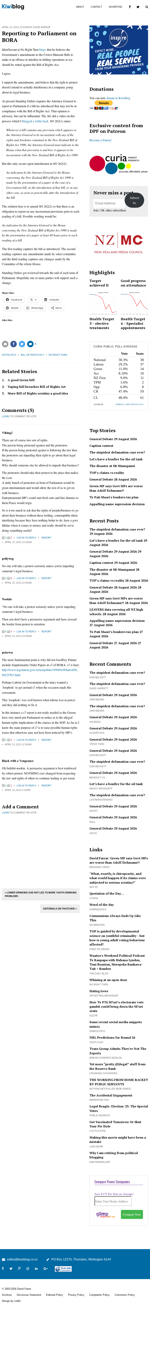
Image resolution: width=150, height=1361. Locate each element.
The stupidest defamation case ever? (117, 452)
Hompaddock (97, 909)
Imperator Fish (99, 1100)
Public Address (99, 1115)
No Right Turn (58, 355)
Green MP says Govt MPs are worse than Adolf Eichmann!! (116, 488)
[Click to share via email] (5, 344)
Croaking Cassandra (103, 1073)
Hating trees (98, 991)
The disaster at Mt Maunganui (112, 466)
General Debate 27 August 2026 (113, 643)
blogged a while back (35, 121)
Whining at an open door (108, 980)
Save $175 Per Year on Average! (114, 1194)
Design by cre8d (11, 1300)
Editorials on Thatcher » (60, 908)
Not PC (93, 887)
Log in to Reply (26, 537)
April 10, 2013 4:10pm (17, 790)
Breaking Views (99, 867)
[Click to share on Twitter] (22, 344)
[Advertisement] (41, 850)
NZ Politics (9, 355)
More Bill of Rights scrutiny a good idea (38, 393)
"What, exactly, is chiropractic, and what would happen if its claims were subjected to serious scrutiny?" (117, 878)
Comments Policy (125, 1294)
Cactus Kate (97, 1131)
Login (5, 416)
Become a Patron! (100, 140)
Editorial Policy (54, 1294)
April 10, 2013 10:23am (18, 542)
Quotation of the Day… (106, 893)
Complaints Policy (99, 1294)
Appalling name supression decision (117, 504)
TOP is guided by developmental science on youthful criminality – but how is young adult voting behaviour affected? (117, 938)
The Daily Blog (98, 973)
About (80, 6)
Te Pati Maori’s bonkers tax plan (114, 632)
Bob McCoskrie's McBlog (105, 1057)
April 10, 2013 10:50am (18, 582)
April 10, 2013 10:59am (18, 636)
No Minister (97, 925)
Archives (7, 1294)
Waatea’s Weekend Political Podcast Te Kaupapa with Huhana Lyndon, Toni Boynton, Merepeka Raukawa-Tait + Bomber (117, 962)
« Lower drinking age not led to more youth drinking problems (41, 894)
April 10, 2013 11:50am (18, 744)
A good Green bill (21, 380)
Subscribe (134, 200)
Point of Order (99, 949)
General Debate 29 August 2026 (113, 439)
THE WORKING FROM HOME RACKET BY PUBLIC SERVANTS (118, 1082)
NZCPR (93, 1015)
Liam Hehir (96, 1146)
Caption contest (101, 445)
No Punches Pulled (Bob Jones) (110, 1088)
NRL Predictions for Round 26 (112, 1037)
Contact (96, 6)
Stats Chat (96, 1042)
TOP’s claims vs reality (106, 580)
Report (46, 537)
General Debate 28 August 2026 (113, 479)
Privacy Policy (76, 1294)
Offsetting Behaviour (103, 995)
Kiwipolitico (97, 1031)
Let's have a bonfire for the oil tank (116, 459)
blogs (42, 49)
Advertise (115, 6)
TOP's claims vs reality (106, 473)
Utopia (93, 898)
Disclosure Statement (29, 1294)
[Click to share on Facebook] (13, 344)
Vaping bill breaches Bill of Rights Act (37, 386)
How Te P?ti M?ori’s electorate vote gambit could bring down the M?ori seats (116, 1006)
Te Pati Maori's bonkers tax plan (113, 497)
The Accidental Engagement (110, 1095)
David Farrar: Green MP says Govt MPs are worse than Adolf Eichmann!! (118, 860)
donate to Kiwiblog (118, 98)
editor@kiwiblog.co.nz (22, 1259)
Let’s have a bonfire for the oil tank (116, 540)
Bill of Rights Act (32, 355)
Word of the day (101, 904)
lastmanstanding (100, 799)
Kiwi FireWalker (99, 1162)
